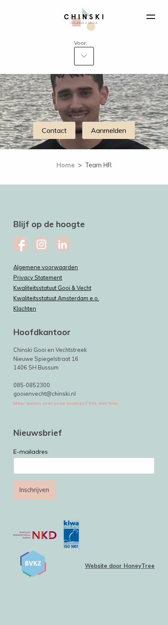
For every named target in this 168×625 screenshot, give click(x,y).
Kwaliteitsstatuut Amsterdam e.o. (56, 298)
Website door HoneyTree (120, 565)
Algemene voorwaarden (45, 267)
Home (65, 165)
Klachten (24, 308)
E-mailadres (30, 452)
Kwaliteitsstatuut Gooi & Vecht (52, 287)
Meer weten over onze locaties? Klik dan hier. (66, 403)
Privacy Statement (37, 277)
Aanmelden (108, 130)
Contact (54, 130)
